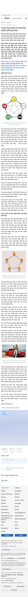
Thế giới (17, 497)
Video (16, 525)
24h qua (3, 531)
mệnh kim (5, 451)
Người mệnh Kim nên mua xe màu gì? (13, 65)
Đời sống (3, 500)
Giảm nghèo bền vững (7, 515)
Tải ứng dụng (7, 586)
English (3, 522)
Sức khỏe (3, 503)
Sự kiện (21, 535)
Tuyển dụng (14, 590)
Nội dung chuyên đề (20, 519)
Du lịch (17, 506)
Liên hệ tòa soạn (6, 549)
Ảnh (2, 525)
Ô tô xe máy (4, 506)
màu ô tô (12, 451)
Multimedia (4, 528)
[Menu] (2, 18)
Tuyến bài (7, 535)
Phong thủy (19, 449)
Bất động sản (4, 509)
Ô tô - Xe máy (6, 22)
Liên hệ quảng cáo (6, 569)
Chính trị (17, 488)
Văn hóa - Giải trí (19, 500)
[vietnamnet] (7, 19)
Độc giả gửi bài (20, 586)
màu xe (19, 451)
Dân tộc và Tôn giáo (6, 494)
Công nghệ (18, 503)
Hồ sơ (16, 522)
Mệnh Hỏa (12, 449)
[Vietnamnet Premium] (5, 488)
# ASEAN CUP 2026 (17, 18)
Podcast (17, 528)
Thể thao (17, 494)
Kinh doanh (18, 491)
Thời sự (3, 491)
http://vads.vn (9, 580)
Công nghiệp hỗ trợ (20, 512)
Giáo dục (3, 497)
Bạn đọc (17, 509)
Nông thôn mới (19, 515)
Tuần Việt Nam (5, 512)
